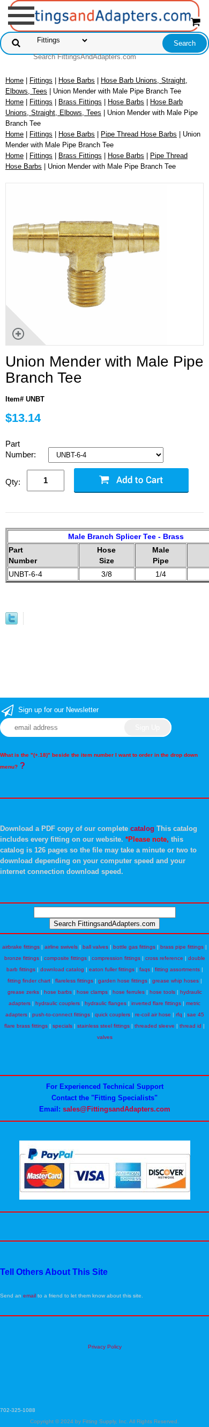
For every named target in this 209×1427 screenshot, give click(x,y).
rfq (179, 1014)
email (29, 1296)
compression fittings (116, 958)
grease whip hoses (175, 981)
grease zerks (23, 992)
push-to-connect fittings (61, 1014)
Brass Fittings (80, 102)
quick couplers (112, 1014)
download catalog (62, 969)
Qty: (12, 481)
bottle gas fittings (134, 947)
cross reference (164, 958)
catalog (142, 828)
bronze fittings (21, 958)
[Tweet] (11, 622)
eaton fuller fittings (112, 969)
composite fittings (65, 958)
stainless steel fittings (103, 1026)
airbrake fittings (21, 947)
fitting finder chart (29, 981)
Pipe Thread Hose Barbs (139, 134)
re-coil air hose (153, 1014)
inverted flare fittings (156, 1003)
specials (62, 1026)
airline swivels (61, 947)
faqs (144, 969)
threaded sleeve (155, 1026)
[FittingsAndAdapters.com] (105, 15)
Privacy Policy (105, 1347)
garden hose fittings (122, 981)
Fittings (41, 80)
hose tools (162, 992)
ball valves (95, 947)
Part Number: (21, 449)
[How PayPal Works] (104, 1198)
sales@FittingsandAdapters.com (116, 1109)
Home (14, 80)
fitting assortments (177, 969)
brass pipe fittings (182, 947)
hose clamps (92, 992)
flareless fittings (74, 981)
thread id (190, 1026)
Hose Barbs (76, 80)
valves (105, 1037)
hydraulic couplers (57, 1003)
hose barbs (58, 992)
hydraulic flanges (105, 1003)
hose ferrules (129, 992)
